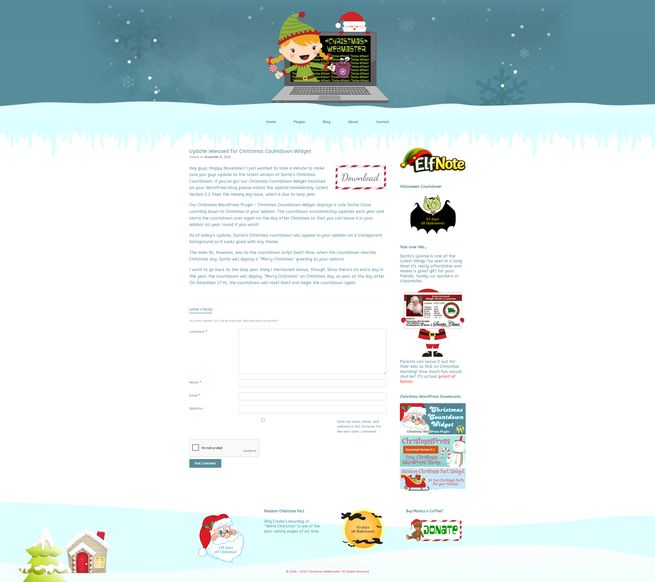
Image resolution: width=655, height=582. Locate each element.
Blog (326, 122)
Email (194, 395)
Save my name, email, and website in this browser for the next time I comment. (359, 426)
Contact (382, 122)
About (353, 122)
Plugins (299, 122)
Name (195, 382)
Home (271, 122)
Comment (198, 332)
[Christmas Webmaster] (327, 57)
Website (196, 408)
